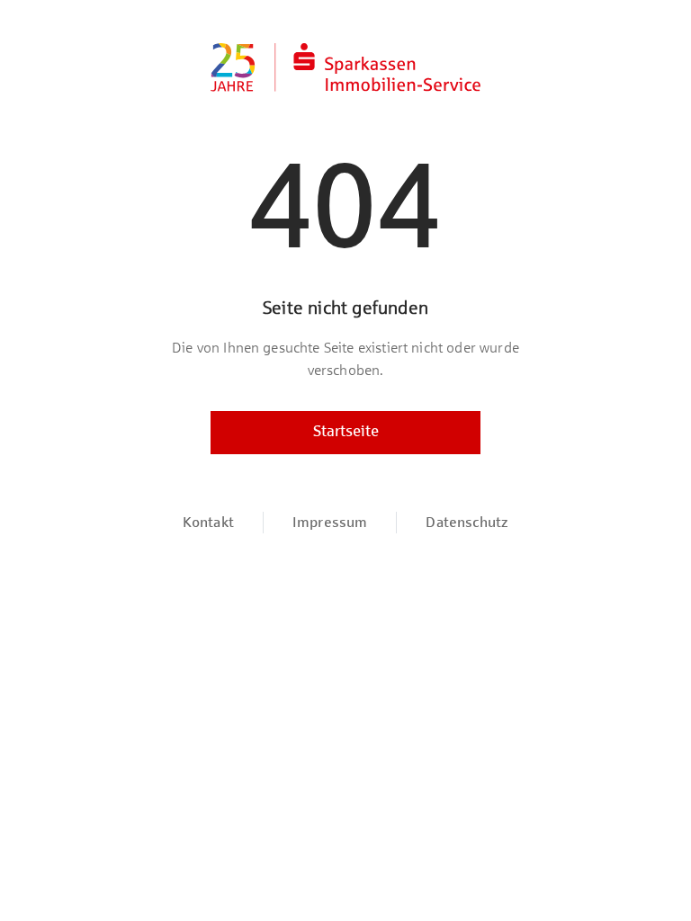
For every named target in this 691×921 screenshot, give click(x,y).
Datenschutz (467, 522)
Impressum (329, 522)
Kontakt (208, 522)
